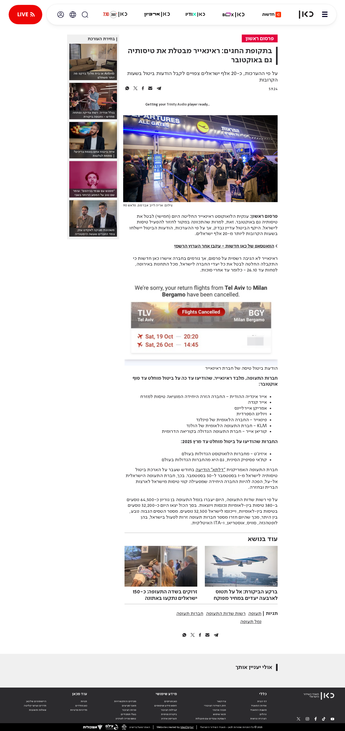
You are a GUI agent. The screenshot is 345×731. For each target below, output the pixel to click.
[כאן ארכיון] (157, 15)
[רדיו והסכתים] (195, 15)
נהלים (263, 714)
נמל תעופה (250, 621)
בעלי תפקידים (128, 714)
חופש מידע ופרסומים (165, 705)
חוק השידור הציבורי (215, 705)
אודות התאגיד (259, 705)
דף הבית (262, 701)
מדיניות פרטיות (78, 710)
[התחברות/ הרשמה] (60, 14)
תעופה (254, 613)
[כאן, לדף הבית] (303, 14)
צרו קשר (221, 701)
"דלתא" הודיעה (210, 469)
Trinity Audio (177, 104)
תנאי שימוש (219, 714)
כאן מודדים (81, 705)
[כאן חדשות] (271, 15)
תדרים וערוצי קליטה (35, 705)
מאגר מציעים (129, 705)
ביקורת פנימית (169, 714)
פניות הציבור (129, 710)
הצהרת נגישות (258, 718)
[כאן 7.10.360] (115, 15)
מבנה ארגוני (219, 710)
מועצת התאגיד (258, 710)
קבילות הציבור (169, 710)
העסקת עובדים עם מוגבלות (210, 718)
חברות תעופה (189, 613)
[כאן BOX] (233, 15)
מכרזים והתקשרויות (125, 701)
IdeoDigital (187, 727)
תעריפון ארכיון (169, 718)
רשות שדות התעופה (226, 613)
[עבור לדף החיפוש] (85, 14)
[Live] (25, 14)
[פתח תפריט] (325, 14)
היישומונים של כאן (36, 701)
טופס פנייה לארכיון (126, 718)
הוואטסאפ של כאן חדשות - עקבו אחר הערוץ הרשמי (224, 246)
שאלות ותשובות (37, 710)
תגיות (84, 701)
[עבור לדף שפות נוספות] (72, 14)
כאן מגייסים (170, 701)
